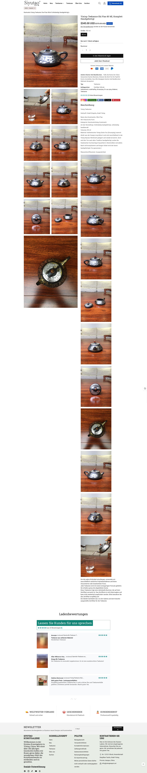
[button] (59, 3)
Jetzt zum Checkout (101, 61)
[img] (42, 628)
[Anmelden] (104, 3)
